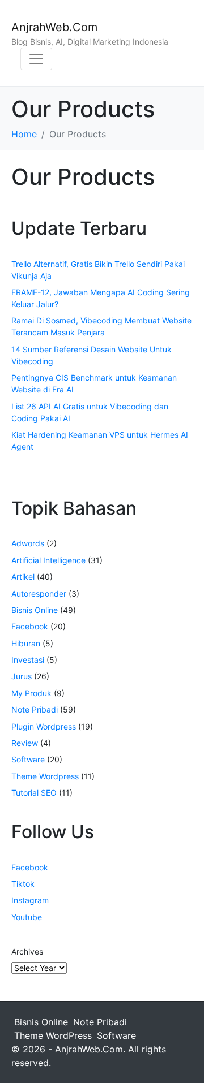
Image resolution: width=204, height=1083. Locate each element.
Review (24, 743)
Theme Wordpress (45, 776)
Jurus (21, 676)
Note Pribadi (34, 709)
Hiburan (25, 643)
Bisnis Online (34, 610)
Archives (27, 951)
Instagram (30, 900)
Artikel (23, 576)
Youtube (26, 917)
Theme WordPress (53, 1035)
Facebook (29, 626)
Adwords (27, 543)
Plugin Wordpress (43, 726)
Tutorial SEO (34, 792)
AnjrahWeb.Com (54, 27)
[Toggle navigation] (36, 59)
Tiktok (23, 883)
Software (28, 759)
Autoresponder (38, 593)
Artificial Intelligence (48, 560)
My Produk (31, 693)
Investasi (27, 660)
